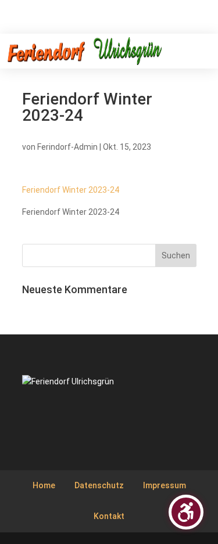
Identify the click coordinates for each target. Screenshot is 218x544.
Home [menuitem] (44, 485)
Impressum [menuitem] (164, 485)
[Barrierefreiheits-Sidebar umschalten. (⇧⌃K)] (186, 512)
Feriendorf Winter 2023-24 (70, 189)
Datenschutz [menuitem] (99, 485)
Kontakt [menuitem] (109, 516)
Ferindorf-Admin (67, 147)
